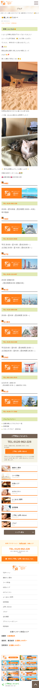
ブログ (14, 523)
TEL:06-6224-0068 (10, 239)
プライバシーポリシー (10, 621)
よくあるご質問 (17, 499)
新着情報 (6, 426)
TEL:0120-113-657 (10, 274)
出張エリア (15, 483)
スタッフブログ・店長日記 (12, 429)
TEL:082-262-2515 (10, 377)
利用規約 (6, 626)
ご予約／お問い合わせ (19, 451)
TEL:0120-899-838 (10, 310)
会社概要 (6, 616)
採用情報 (15, 507)
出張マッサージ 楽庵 (5, 13)
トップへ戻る (19, 532)
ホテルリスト (16, 491)
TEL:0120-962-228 (10, 203)
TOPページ (6, 573)
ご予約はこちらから (12, 684)
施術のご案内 (16, 467)
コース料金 (15, 475)
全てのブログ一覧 (15, 13)
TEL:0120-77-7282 (10, 411)
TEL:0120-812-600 (10, 342)
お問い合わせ (7, 607)
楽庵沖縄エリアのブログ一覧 (12, 423)
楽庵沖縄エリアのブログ (27, 13)
